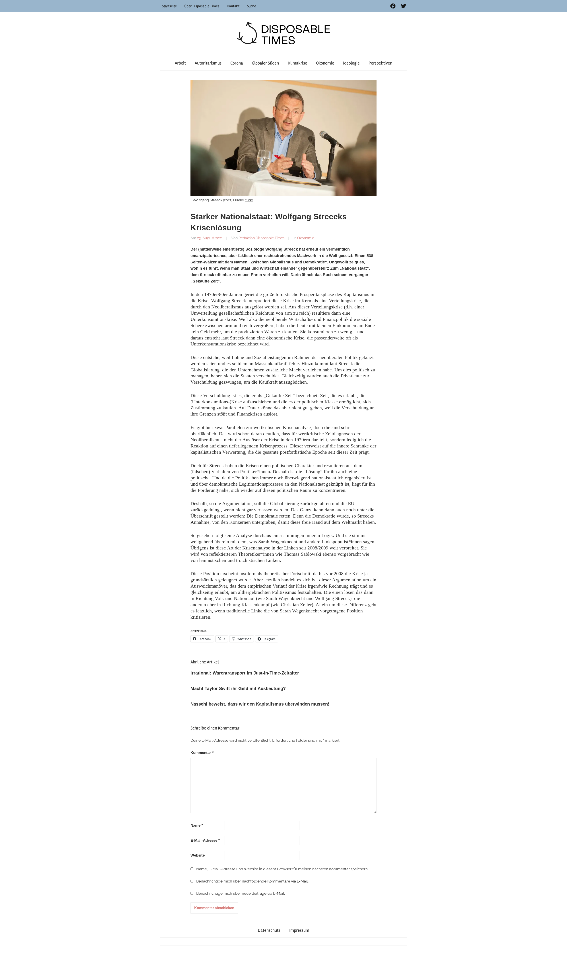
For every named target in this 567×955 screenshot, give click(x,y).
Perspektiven (380, 63)
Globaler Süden (265, 63)
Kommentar (202, 753)
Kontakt (233, 6)
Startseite (169, 6)
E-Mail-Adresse (205, 840)
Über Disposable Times (201, 6)
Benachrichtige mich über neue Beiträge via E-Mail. (240, 893)
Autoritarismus (208, 63)
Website (197, 855)
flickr (249, 200)
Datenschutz (269, 930)
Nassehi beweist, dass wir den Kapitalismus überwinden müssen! (259, 704)
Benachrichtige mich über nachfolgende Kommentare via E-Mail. (252, 881)
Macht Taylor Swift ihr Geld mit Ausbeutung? (238, 688)
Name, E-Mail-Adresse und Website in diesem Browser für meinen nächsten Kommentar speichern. (282, 869)
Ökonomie (325, 63)
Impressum (299, 930)
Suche (251, 6)
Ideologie (351, 63)
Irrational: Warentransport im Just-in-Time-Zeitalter (244, 673)
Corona (236, 63)
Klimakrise (297, 63)
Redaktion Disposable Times (262, 238)
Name (196, 825)
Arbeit (180, 63)
